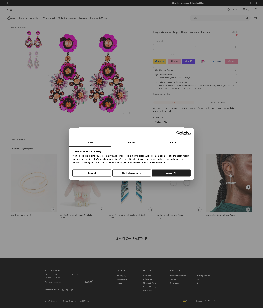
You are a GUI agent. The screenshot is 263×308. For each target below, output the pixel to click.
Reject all (91, 173)
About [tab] (173, 142)
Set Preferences (130, 173)
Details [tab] (131, 142)
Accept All (171, 173)
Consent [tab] (90, 142)
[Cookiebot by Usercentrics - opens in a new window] (178, 133)
